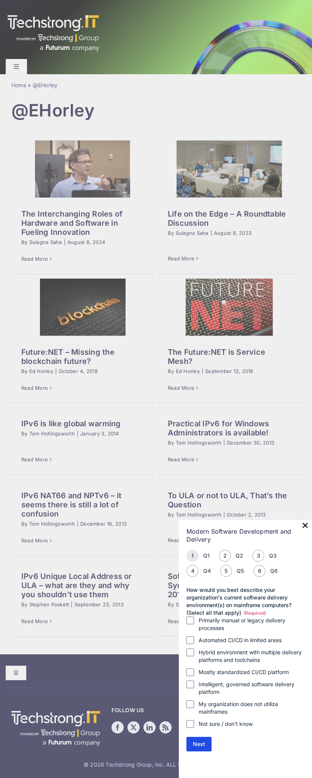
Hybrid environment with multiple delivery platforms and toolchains (250, 656)
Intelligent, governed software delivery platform (246, 688)
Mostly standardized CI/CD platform (244, 672)
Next (199, 744)
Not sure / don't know (226, 724)
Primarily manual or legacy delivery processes (242, 624)
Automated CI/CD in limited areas (240, 640)
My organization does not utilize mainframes (238, 708)
